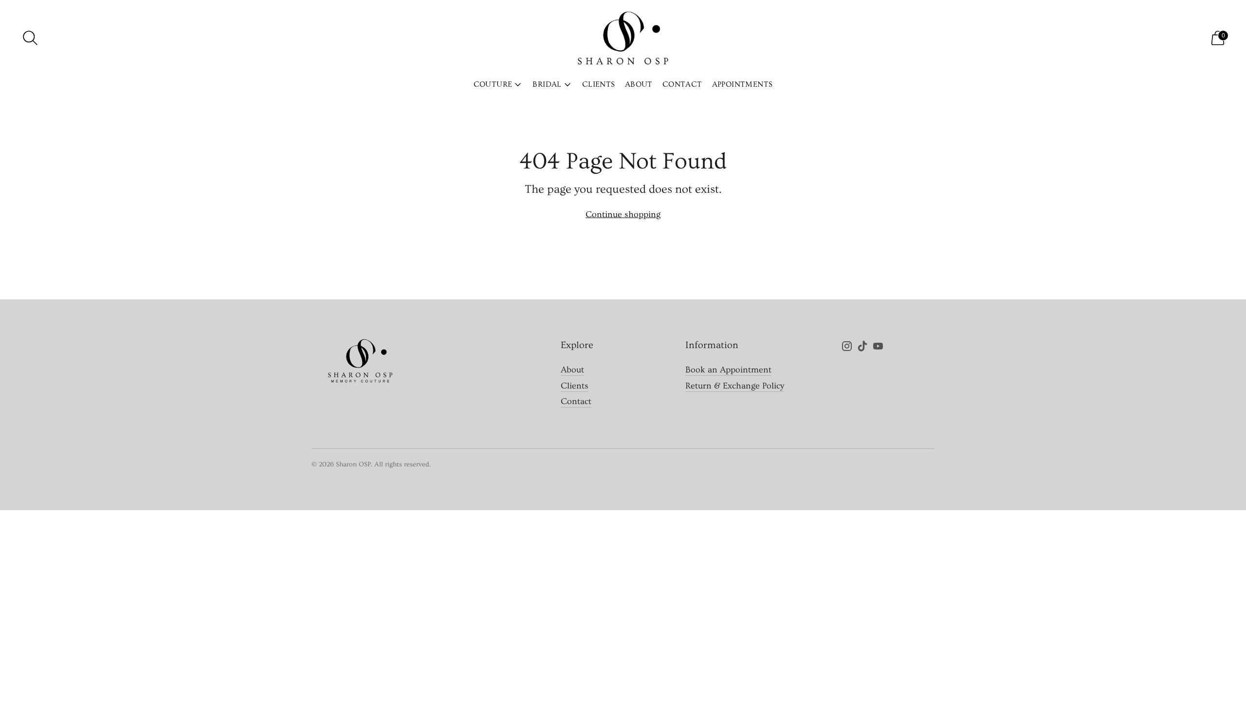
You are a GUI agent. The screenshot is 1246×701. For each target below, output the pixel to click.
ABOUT (639, 84)
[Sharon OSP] (623, 38)
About (572, 370)
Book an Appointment (728, 370)
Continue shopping (623, 214)
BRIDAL (546, 84)
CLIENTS (598, 84)
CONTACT (682, 84)
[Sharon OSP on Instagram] (847, 348)
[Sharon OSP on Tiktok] (862, 348)
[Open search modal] (30, 38)
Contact (576, 401)
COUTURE (493, 84)
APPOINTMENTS (742, 84)
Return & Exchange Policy (734, 386)
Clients (574, 386)
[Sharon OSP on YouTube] (878, 348)
